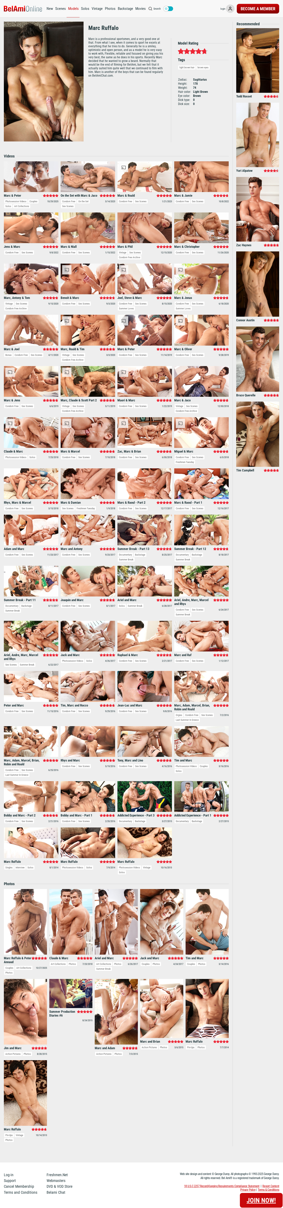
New (50, 8)
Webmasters (56, 1180)
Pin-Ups (190, 1047)
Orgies (179, 715)
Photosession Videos (15, 201)
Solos (85, 8)
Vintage (97, 8)
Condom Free (68, 201)
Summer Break (126, 559)
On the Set (83, 201)
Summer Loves (126, 308)
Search (157, 8)
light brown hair (186, 67)
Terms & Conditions (268, 1190)
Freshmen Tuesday (185, 462)
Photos (110, 8)
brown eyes (203, 67)
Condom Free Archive (129, 257)
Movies (140, 8)
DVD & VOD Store (59, 1186)
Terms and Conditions (20, 1192)
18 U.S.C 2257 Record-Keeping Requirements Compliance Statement (221, 1186)
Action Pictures (13, 1053)
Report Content (270, 1186)
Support (10, 1180)
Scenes (60, 8)
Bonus (8, 355)
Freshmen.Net (57, 1174)
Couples (33, 201)
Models (73, 8)
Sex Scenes (68, 206)
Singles (9, 867)
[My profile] (230, 8)
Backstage (125, 8)
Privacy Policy (247, 1190)
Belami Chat (56, 1192)
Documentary (125, 554)
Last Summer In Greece (187, 719)
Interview (20, 867)
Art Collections (21, 206)
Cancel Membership (19, 1186)
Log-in (8, 1174)
